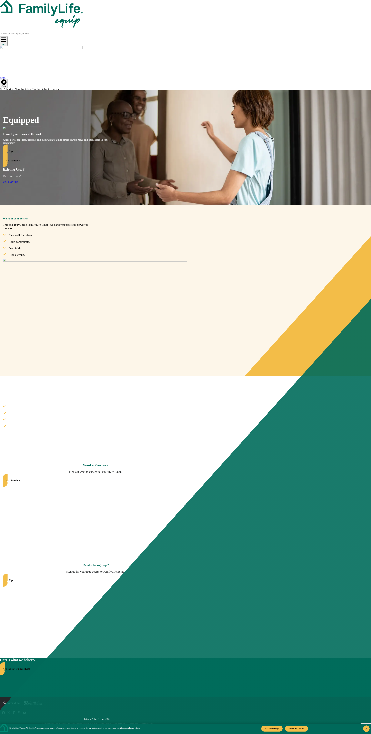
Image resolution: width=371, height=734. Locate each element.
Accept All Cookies (296, 728)
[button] (60, 151)
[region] (185, 729)
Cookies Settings (272, 728)
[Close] (366, 728)
